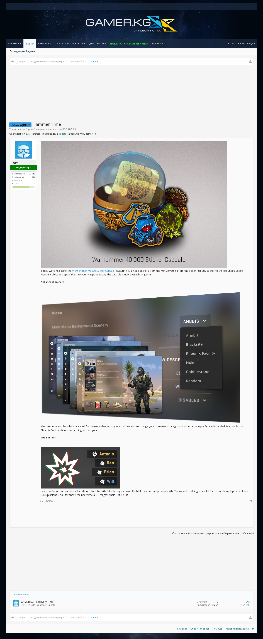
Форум (29, 43)
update (30, 129)
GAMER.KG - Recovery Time (37, 601)
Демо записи (97, 43)
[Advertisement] (131, 92)
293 (33, 177)
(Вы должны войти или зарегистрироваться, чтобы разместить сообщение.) (213, 533)
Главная (13, 43)
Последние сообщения (22, 51)
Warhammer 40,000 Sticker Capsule (93, 270)
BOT (64, 129)
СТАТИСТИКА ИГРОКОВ (69, 43)
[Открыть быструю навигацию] (250, 61)
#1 (250, 500)
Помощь (218, 628)
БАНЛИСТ (43, 43)
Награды (158, 43)
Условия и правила (237, 628)
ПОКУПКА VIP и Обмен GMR (129, 43)
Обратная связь (200, 628)
